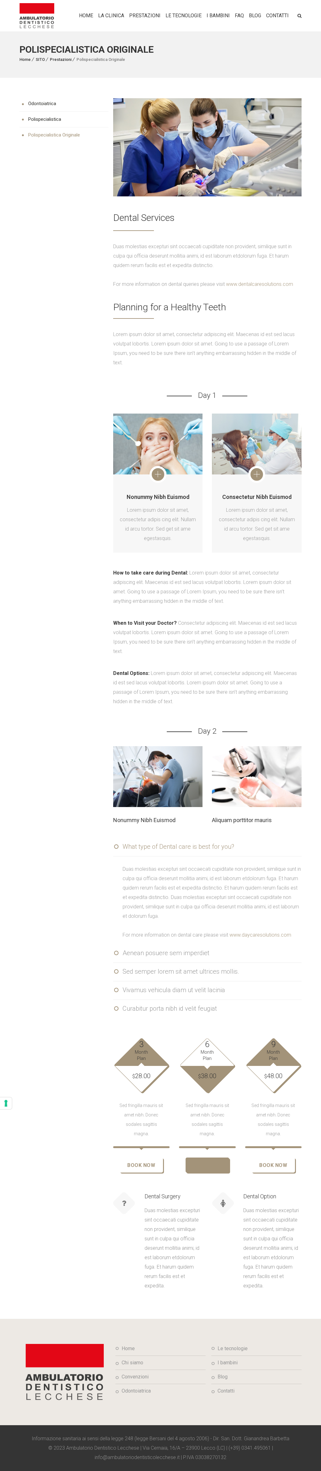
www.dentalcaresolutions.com (259, 284)
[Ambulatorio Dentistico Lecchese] (36, 15)
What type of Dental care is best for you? (178, 846)
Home (86, 16)
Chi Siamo (132, 1363)
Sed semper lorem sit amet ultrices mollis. (181, 971)
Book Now (141, 1165)
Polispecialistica (44, 119)
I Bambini (218, 16)
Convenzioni (135, 1377)
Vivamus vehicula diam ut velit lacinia (174, 990)
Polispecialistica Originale (54, 135)
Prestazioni (60, 59)
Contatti (277, 16)
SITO (40, 59)
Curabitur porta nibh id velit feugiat (170, 1008)
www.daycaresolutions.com (260, 935)
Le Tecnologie (184, 16)
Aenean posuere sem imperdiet (166, 953)
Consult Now (146, 779)
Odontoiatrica (42, 103)
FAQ (239, 16)
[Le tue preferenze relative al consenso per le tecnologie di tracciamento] (6, 1103)
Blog (255, 16)
